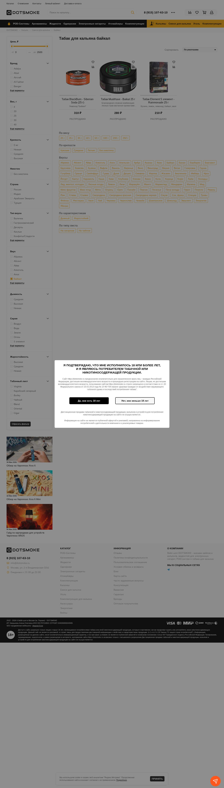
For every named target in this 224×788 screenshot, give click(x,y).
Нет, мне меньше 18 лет (135, 400)
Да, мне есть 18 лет (89, 400)
